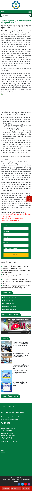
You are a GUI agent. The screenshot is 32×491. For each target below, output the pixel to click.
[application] (16, 326)
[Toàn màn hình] (29, 333)
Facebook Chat (17, 488)
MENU (3, 11)
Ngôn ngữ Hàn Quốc (9, 309)
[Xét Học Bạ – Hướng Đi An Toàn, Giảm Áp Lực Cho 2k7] (6, 366)
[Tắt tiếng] (26, 333)
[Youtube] (28, 484)
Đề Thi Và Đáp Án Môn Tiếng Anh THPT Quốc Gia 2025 (21, 384)
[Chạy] (3, 333)
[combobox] (16, 250)
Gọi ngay (7, 488)
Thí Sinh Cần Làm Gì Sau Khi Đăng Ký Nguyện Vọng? (21, 372)
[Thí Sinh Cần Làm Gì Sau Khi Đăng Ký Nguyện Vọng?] (6, 375)
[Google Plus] (25, 484)
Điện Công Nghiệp (8, 303)
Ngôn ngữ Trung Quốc (10, 306)
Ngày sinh (6, 231)
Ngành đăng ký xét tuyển (10, 248)
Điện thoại (6, 237)
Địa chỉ (5, 242)
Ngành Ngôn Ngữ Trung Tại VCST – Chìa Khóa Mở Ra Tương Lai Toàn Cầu (21, 343)
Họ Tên (6, 226)
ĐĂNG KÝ (16, 255)
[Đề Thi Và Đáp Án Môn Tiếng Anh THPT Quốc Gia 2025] (6, 387)
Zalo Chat (27, 488)
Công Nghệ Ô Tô (8, 300)
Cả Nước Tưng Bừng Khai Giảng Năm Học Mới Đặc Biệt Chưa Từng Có (21, 355)
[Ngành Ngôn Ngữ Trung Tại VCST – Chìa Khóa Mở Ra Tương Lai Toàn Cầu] (6, 346)
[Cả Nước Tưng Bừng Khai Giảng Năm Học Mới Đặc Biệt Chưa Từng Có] (6, 358)
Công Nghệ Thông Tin (9, 297)
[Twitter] (22, 484)
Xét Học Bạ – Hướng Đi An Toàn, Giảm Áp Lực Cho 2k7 (21, 366)
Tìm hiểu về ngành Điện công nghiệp (15, 279)
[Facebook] (18, 484)
